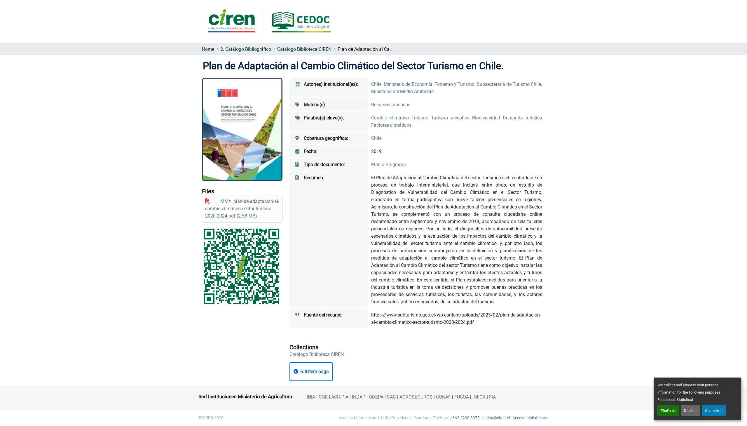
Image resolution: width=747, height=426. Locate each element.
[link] (242, 209)
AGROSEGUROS (415, 397)
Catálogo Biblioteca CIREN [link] (304, 49)
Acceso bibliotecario (530, 417)
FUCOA (461, 397)
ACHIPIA (339, 397)
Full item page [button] (313, 371)
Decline (690, 410)
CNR (323, 397)
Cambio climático (391, 118)
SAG (391, 397)
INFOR (479, 397)
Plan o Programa (388, 164)
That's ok (668, 410)
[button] (316, 354)
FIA (492, 397)
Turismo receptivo (451, 118)
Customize (713, 410)
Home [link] (208, 49)
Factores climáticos (391, 125)
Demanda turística (522, 118)
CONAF (443, 397)
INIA (311, 397)
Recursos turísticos (390, 104)
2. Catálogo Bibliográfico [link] (245, 49)
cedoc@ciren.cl (496, 417)
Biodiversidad (487, 118)
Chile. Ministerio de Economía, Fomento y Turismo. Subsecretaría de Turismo (451, 84)
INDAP (358, 397)
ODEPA (376, 397)
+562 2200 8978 (465, 417)
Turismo (421, 118)
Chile (376, 138)
